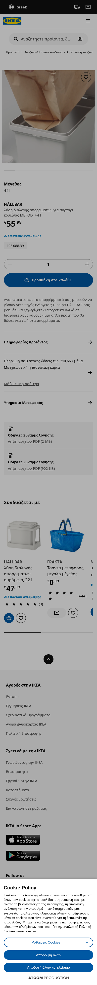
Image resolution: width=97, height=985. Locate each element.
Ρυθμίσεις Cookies (46, 942)
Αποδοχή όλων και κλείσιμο (48, 967)
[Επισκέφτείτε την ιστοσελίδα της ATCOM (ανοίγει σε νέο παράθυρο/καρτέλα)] (48, 978)
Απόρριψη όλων (48, 955)
